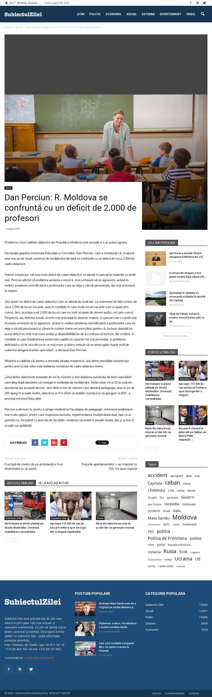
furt (162, 497)
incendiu (171, 504)
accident (157, 475)
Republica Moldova (179, 544)
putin (161, 544)
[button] (202, 14)
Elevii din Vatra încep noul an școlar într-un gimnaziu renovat (158, 432)
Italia (177, 511)
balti (197, 476)
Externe (148, 14)
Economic (114, 14)
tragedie (195, 552)
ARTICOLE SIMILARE (20, 483)
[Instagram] (197, 2)
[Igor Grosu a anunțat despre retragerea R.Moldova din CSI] (155, 258)
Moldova (184, 517)
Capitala (155, 483)
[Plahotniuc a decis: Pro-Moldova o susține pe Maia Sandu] (85, 629)
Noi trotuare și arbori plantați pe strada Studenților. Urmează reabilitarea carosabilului (24, 527)
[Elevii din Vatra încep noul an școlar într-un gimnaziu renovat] (116, 506)
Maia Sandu (158, 518)
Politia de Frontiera (167, 538)
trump (168, 559)
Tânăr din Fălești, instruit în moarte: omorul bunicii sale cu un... (186, 317)
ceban (172, 482)
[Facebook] (191, 2)
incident (154, 511)
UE (198, 559)
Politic (95, 14)
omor (176, 524)
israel (166, 511)
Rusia (170, 551)
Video (190, 14)
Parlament (189, 524)
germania (172, 497)
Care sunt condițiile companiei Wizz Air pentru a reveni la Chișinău (116, 647)
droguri (152, 497)
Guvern (187, 497)
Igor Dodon (154, 504)
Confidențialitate (175, 693)
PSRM (151, 544)
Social (131, 14)
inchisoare (189, 504)
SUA (183, 551)
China (186, 483)
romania (154, 552)
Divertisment (170, 14)
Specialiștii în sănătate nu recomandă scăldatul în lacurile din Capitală (187, 297)
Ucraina (183, 559)
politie (196, 538)
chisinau (156, 490)
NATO (166, 524)
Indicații (156, 693)
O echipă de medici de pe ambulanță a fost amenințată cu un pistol (34, 466)
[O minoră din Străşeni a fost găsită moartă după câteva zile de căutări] (155, 278)
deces (191, 490)
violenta (180, 566)
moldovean (154, 524)
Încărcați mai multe (175, 336)
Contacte (194, 693)
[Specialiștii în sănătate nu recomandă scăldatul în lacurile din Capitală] (155, 298)
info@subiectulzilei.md (39, 658)
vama (151, 566)
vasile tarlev (165, 566)
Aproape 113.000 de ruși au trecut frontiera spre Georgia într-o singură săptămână (68, 527)
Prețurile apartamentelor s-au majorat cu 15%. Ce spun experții (109, 466)
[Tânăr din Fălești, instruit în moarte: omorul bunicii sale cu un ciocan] (155, 319)
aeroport (176, 476)
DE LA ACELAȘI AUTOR (54, 483)
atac (189, 476)
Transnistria (155, 559)
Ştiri (80, 14)
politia (163, 531)
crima (180, 490)
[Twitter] (204, 2)
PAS (151, 532)
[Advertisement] (106, 63)
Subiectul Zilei (13, 518)
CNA (171, 490)
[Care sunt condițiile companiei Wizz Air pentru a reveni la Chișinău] (85, 648)
